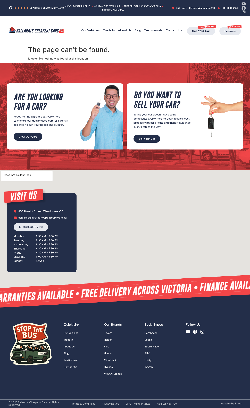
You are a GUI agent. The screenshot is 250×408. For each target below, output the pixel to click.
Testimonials (153, 30)
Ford (106, 346)
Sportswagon (152, 346)
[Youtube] (243, 4)
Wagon (149, 367)
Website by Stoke (231, 403)
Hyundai (108, 367)
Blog (138, 30)
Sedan (148, 340)
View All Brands (113, 374)
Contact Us (174, 30)
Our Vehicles (90, 30)
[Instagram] (243, 12)
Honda (108, 353)
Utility (148, 360)
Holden (108, 340)
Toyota (108, 333)
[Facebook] (243, 8)
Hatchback (151, 333)
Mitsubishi (110, 360)
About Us (124, 30)
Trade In (109, 30)
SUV (147, 353)
